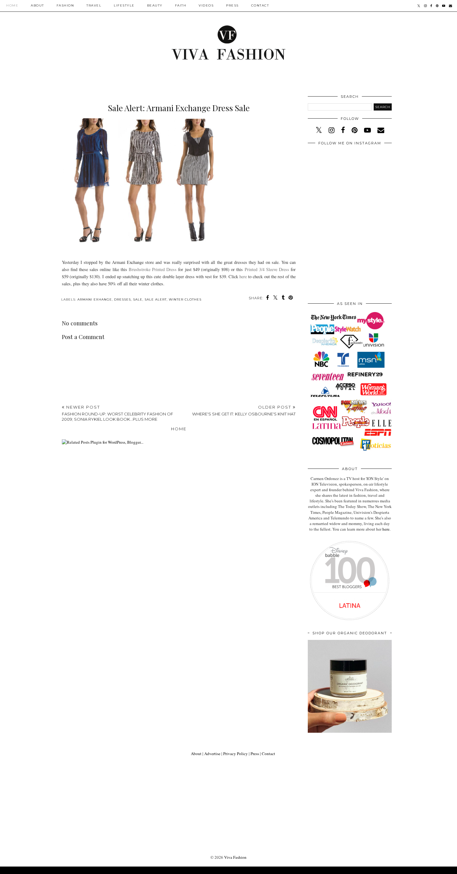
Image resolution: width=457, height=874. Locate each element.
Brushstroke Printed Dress (153, 269)
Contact (260, 5)
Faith (181, 5)
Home (12, 5)
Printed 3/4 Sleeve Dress (267, 269)
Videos (206, 5)
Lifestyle (124, 5)
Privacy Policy (235, 753)
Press (232, 5)
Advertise (212, 753)
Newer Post (117, 413)
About (37, 5)
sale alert (156, 299)
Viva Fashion (235, 857)
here (243, 276)
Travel (93, 5)
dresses (122, 299)
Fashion (65, 5)
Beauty (155, 5)
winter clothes (185, 299)
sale (137, 299)
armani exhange (94, 299)
